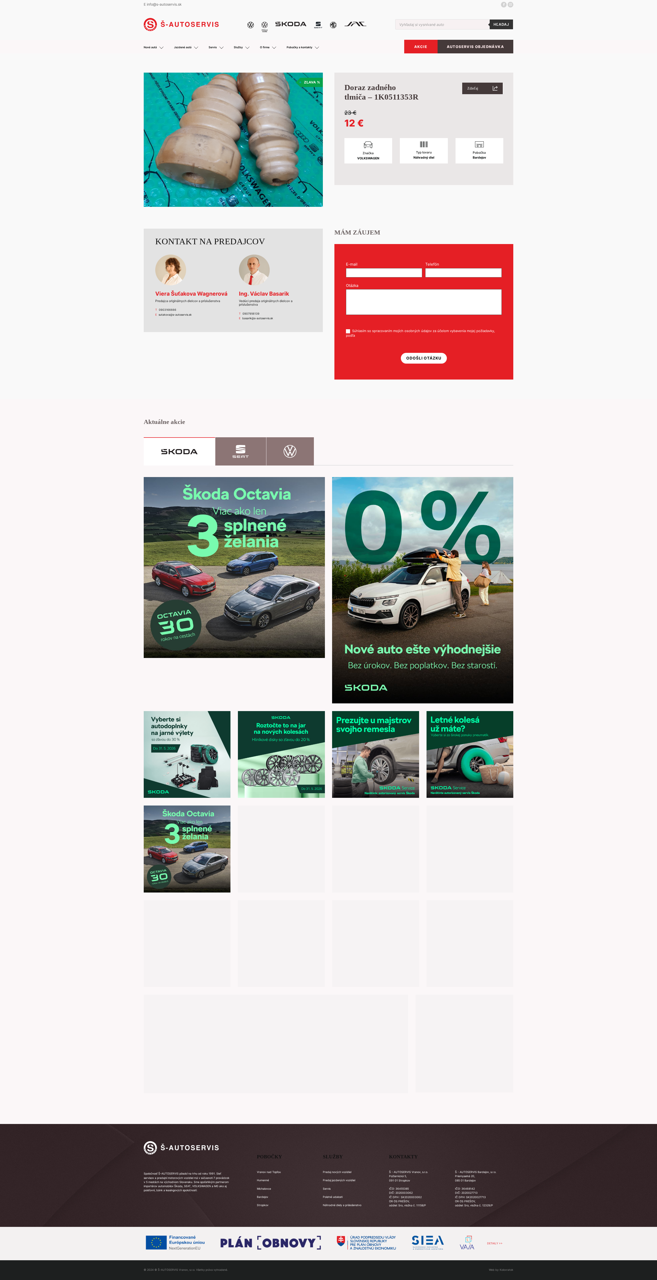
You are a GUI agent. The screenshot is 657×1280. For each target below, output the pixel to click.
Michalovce (264, 1188)
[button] (482, 88)
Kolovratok (506, 1270)
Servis (327, 1188)
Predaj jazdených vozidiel (339, 1180)
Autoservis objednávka (475, 46)
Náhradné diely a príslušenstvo (342, 1205)
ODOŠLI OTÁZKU (423, 358)
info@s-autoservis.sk (164, 4)
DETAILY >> (495, 1243)
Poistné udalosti (333, 1197)
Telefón (433, 264)
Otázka (353, 285)
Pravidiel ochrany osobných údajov (383, 335)
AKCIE (420, 46)
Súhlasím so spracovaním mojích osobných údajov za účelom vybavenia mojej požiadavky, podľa (420, 333)
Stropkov (262, 1205)
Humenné (263, 1180)
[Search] (501, 24)
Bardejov (262, 1197)
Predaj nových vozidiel (337, 1172)
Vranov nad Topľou (269, 1172)
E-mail (353, 264)
